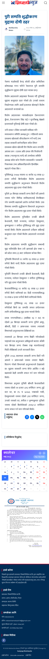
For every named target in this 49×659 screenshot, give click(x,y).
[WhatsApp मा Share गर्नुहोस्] (42, 417)
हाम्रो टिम (28, 655)
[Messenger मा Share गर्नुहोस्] (32, 417)
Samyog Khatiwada (24, 651)
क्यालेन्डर (9, 453)
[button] (3, 2)
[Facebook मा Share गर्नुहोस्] (27, 417)
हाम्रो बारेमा (5, 655)
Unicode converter (17, 655)
